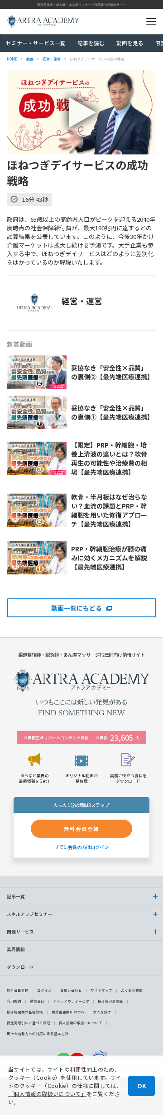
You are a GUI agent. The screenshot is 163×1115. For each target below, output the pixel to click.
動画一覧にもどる (76, 607)
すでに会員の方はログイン (81, 847)
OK (141, 1086)
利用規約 (14, 1000)
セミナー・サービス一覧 (36, 43)
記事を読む (91, 43)
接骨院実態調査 (110, 1000)
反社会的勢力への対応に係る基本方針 (37, 1033)
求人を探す (102, 1011)
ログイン (44, 990)
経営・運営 (82, 301)
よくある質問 (132, 990)
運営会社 (37, 1000)
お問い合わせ (71, 990)
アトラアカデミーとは (71, 1000)
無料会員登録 (18, 990)
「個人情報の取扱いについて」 (47, 1093)
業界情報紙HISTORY (68, 1011)
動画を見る (130, 43)
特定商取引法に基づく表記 (28, 1022)
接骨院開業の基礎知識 (25, 1011)
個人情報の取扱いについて (80, 1022)
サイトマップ (101, 990)
